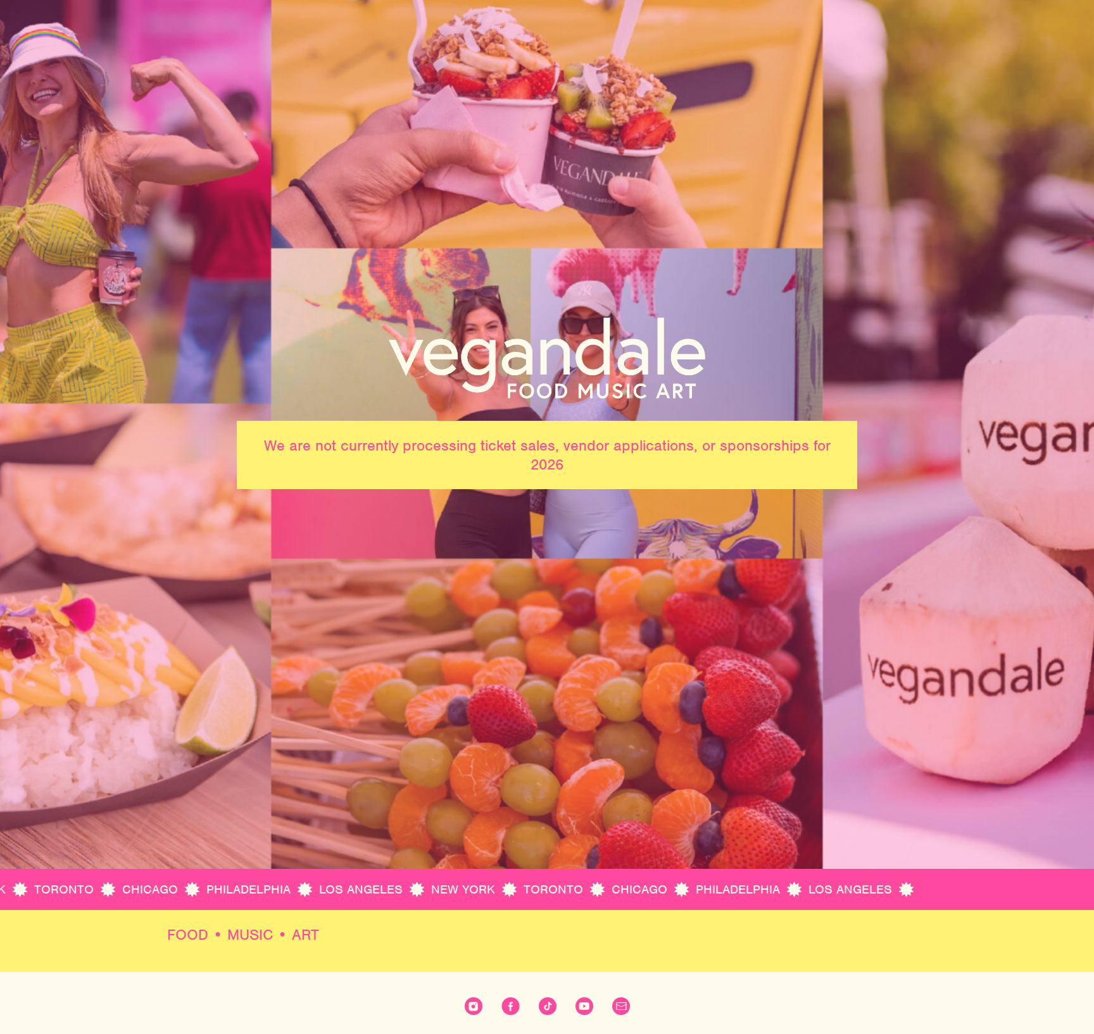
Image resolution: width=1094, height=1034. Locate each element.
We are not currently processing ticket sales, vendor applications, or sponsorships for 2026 (547, 455)
